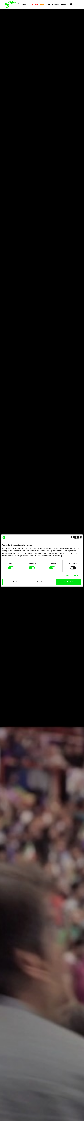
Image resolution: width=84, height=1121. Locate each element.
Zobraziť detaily (72, 575)
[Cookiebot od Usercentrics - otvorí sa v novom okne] (73, 537)
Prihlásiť (64, 4)
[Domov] (10, 4)
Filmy (48, 4)
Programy (56, 4)
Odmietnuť (15, 582)
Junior (41, 4)
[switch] (32, 567)
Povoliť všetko (69, 582)
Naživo (35, 4)
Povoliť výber (42, 582)
